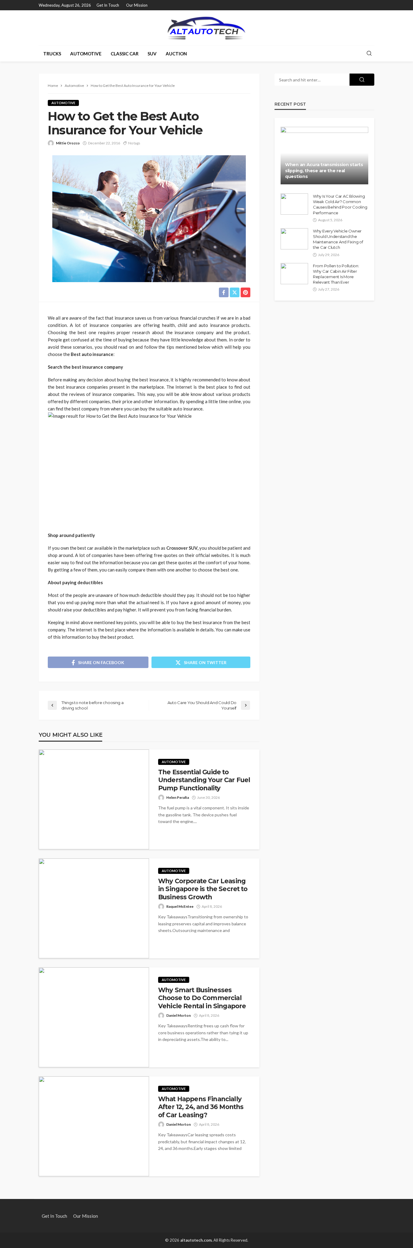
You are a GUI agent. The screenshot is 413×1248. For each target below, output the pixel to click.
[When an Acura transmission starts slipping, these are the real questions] (324, 155)
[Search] (369, 53)
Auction (176, 53)
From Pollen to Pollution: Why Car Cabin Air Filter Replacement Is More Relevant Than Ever (336, 274)
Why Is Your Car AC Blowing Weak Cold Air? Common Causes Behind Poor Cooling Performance (340, 204)
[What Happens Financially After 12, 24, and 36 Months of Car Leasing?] (94, 1126)
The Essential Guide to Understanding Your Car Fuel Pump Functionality (204, 780)
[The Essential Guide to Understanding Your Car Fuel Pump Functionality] (94, 799)
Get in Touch (107, 5)
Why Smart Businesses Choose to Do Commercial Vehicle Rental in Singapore (202, 998)
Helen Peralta (177, 797)
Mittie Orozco (68, 143)
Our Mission (137, 5)
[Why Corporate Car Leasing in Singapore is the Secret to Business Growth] (94, 908)
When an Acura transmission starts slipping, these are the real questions (324, 170)
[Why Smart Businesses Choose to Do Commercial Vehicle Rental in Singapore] (94, 1017)
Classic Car (124, 53)
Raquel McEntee (179, 906)
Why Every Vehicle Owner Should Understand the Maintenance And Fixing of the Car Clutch (338, 239)
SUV (152, 53)
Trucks (52, 53)
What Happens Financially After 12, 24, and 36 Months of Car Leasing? (200, 1107)
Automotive (86, 53)
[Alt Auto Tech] (206, 27)
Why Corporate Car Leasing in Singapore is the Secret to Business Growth (203, 889)
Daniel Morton (178, 1015)
